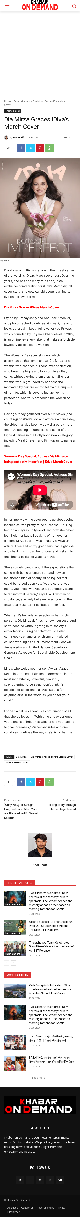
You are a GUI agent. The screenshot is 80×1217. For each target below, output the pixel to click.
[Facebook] (21, 148)
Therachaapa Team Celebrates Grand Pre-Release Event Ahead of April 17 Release (51, 946)
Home (7, 101)
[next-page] (13, 963)
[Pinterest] (40, 148)
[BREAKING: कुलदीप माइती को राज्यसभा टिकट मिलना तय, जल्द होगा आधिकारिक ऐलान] (15, 1063)
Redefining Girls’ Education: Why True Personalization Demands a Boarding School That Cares (50, 989)
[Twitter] (30, 148)
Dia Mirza (21, 756)
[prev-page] (6, 963)
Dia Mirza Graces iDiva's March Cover (52, 756)
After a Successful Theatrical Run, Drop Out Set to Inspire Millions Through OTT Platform (51, 925)
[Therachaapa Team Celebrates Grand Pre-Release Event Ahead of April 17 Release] (15, 948)
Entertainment (22, 101)
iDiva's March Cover (17, 762)
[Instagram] (50, 1180)
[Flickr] (40, 1180)
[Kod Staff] (6, 137)
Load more (38, 1077)
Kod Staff (18, 137)
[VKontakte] (60, 1180)
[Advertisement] (40, 53)
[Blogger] (20, 1180)
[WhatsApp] (49, 148)
